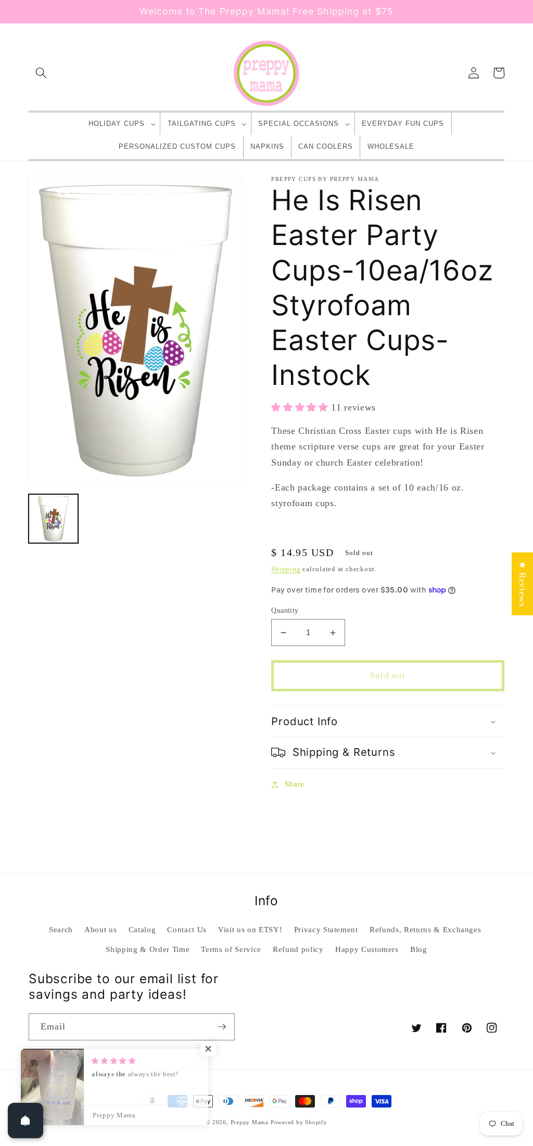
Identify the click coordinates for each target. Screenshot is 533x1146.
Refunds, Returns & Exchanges (425, 929)
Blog (418, 949)
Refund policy (298, 949)
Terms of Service (231, 949)
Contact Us (187, 929)
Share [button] (294, 783)
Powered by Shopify (299, 1122)
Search (61, 929)
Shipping (285, 569)
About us (100, 929)
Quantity (285, 610)
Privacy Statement (326, 929)
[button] (41, 72)
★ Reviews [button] (522, 583)
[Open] (25, 1120)
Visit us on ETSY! (250, 929)
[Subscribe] (221, 1026)
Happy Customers (367, 949)
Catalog (142, 929)
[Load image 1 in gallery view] (53, 519)
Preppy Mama (250, 1122)
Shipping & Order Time (147, 949)
